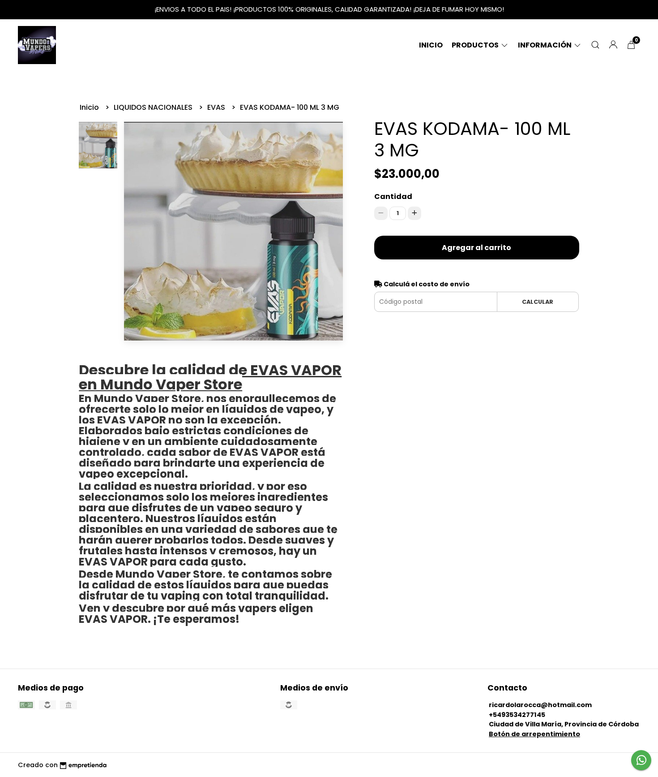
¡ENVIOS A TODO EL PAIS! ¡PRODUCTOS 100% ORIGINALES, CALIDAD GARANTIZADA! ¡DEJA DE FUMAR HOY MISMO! (329, 9)
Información (545, 45)
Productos (476, 45)
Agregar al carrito (476, 247)
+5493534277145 (517, 714)
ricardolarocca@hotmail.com (540, 704)
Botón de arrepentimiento (534, 734)
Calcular (537, 302)
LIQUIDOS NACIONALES (154, 107)
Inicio (431, 45)
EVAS (217, 107)
